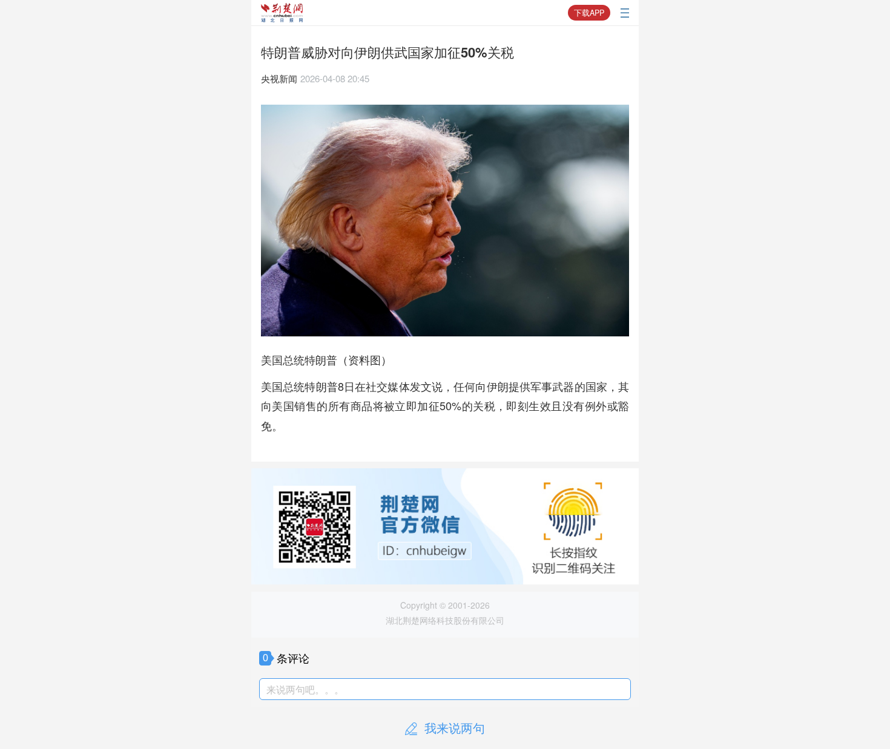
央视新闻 (279, 78)
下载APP (589, 12)
